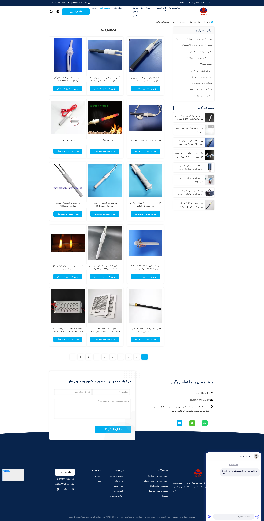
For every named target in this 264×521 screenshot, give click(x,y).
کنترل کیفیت (119, 486)
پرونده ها (98, 476)
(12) (201, 89)
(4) (202, 83)
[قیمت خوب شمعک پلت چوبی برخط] (68, 117)
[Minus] (209, 456)
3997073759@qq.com (200, 400)
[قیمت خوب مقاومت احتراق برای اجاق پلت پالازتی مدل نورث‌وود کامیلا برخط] (145, 306)
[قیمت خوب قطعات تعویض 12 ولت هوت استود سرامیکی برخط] (210, 130)
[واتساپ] (208, 425)
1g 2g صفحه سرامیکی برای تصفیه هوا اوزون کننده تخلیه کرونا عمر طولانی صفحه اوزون (189, 155)
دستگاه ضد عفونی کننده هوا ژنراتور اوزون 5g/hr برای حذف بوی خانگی (190, 193)
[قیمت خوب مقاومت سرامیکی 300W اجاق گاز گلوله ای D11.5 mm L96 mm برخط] (68, 55)
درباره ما (145, 7)
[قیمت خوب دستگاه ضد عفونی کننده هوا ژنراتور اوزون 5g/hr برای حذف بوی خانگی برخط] (210, 192)
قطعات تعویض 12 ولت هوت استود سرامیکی (189, 130)
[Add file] (257, 517)
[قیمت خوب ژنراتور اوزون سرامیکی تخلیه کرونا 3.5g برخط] (210, 180)
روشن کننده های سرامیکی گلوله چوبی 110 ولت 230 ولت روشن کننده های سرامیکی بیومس (190, 143)
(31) (200, 70)
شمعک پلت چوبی (68, 140)
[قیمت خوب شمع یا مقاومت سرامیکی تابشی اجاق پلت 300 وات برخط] (68, 243)
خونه (94, 7)
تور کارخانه (119, 481)
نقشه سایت (119, 491)
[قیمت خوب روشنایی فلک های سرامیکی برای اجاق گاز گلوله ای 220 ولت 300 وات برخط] (105, 243)
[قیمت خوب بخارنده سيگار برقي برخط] (105, 117)
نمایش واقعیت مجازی (134, 11)
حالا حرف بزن (75, 11)
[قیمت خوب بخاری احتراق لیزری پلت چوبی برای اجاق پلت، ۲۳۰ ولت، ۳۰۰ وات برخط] (145, 55)
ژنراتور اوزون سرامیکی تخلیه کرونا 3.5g (191, 180)
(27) (201, 51)
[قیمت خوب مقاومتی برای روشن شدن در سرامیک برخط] (145, 117)
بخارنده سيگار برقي (105, 140)
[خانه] (204, 11)
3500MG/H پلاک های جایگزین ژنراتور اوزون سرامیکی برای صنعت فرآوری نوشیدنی (191, 168)
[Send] (210, 517)
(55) (206, 64)
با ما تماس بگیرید (161, 9)
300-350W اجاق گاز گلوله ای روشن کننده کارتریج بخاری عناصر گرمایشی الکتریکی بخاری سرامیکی (189, 205)
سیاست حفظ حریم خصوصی (183, 517)
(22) (203, 96)
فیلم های (117, 7)
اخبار (100, 481)
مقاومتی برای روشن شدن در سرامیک (145, 140)
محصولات (105, 7)
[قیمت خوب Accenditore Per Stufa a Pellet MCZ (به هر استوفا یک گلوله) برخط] (145, 180)
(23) (199, 58)
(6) (202, 77)
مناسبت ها (174, 7)
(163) (198, 39)
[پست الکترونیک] (183, 425)
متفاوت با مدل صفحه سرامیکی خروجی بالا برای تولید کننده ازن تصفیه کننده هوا (105, 331)
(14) (197, 45)
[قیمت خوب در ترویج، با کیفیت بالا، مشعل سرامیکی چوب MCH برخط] (105, 180)
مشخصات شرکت (116, 476)
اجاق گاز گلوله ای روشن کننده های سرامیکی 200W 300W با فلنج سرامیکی (189, 118)
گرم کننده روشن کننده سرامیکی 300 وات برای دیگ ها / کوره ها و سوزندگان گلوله (104, 81)
